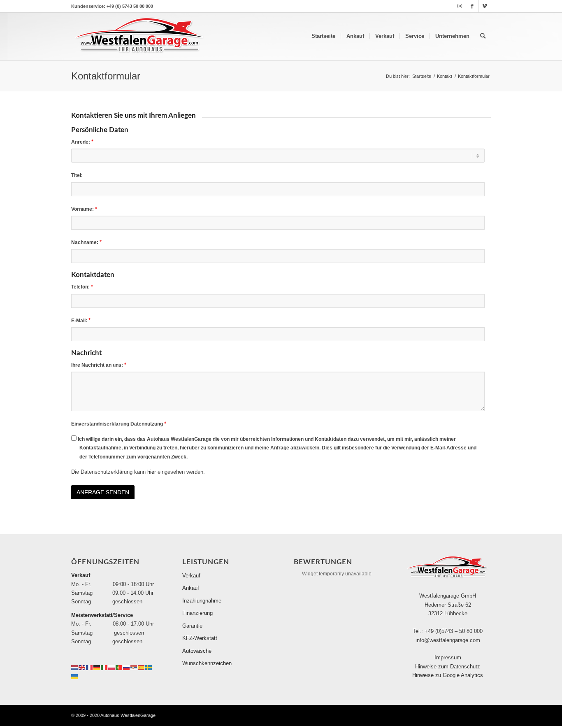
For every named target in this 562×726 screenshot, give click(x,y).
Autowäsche (196, 651)
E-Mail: (81, 320)
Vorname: (84, 209)
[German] (97, 667)
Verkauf (191, 575)
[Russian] (126, 667)
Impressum (447, 657)
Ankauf (190, 588)
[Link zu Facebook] (472, 6)
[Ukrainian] (75, 676)
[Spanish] (141, 667)
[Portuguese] (119, 667)
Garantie (192, 626)
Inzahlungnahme (201, 601)
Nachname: (86, 242)
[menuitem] (323, 36)
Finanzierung (197, 613)
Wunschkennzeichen (207, 663)
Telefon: (82, 287)
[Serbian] (134, 667)
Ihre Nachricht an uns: (98, 365)
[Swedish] (149, 667)
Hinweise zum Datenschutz (447, 666)
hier (151, 472)
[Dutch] (75, 667)
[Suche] (483, 36)
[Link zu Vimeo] (484, 6)
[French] (89, 667)
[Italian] (104, 667)
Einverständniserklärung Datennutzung (118, 424)
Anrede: (82, 142)
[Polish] (112, 667)
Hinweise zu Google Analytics (447, 675)
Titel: (77, 175)
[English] (82, 667)
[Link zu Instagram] (460, 6)
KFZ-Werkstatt (199, 638)
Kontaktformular (105, 75)
